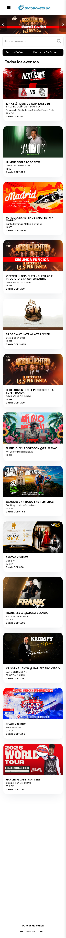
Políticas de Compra (33, 931)
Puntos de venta (33, 925)
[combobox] (33, 41)
